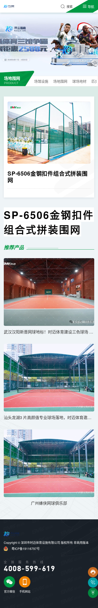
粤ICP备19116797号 (26, 548)
